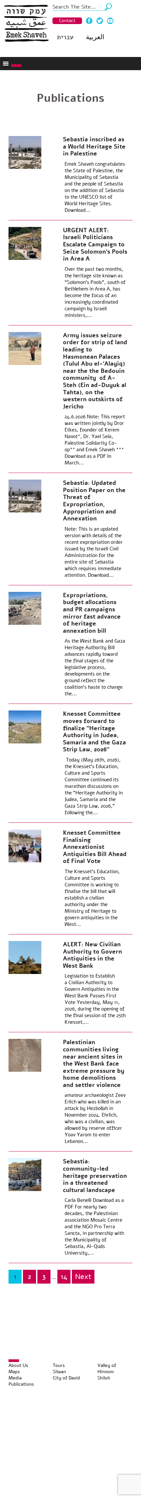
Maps (14, 1372)
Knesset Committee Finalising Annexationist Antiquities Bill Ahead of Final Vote (95, 847)
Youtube (110, 20)
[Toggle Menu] (16, 65)
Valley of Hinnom (106, 1368)
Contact (67, 20)
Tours (59, 1365)
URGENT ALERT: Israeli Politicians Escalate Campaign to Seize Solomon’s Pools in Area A (95, 244)
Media (15, 1378)
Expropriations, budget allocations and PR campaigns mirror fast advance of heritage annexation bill (92, 613)
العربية (95, 37)
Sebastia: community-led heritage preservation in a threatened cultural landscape (95, 1175)
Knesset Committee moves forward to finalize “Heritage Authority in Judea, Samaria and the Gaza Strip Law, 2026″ (94, 731)
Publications (21, 1384)
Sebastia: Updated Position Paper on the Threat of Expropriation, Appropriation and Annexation (94, 500)
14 (64, 1277)
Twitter (99, 20)
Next (83, 1277)
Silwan (59, 1372)
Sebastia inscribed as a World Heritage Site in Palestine (94, 146)
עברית (65, 37)
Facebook (89, 20)
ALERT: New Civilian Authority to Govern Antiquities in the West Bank (92, 955)
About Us (18, 1365)
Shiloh (103, 1378)
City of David (66, 1378)
